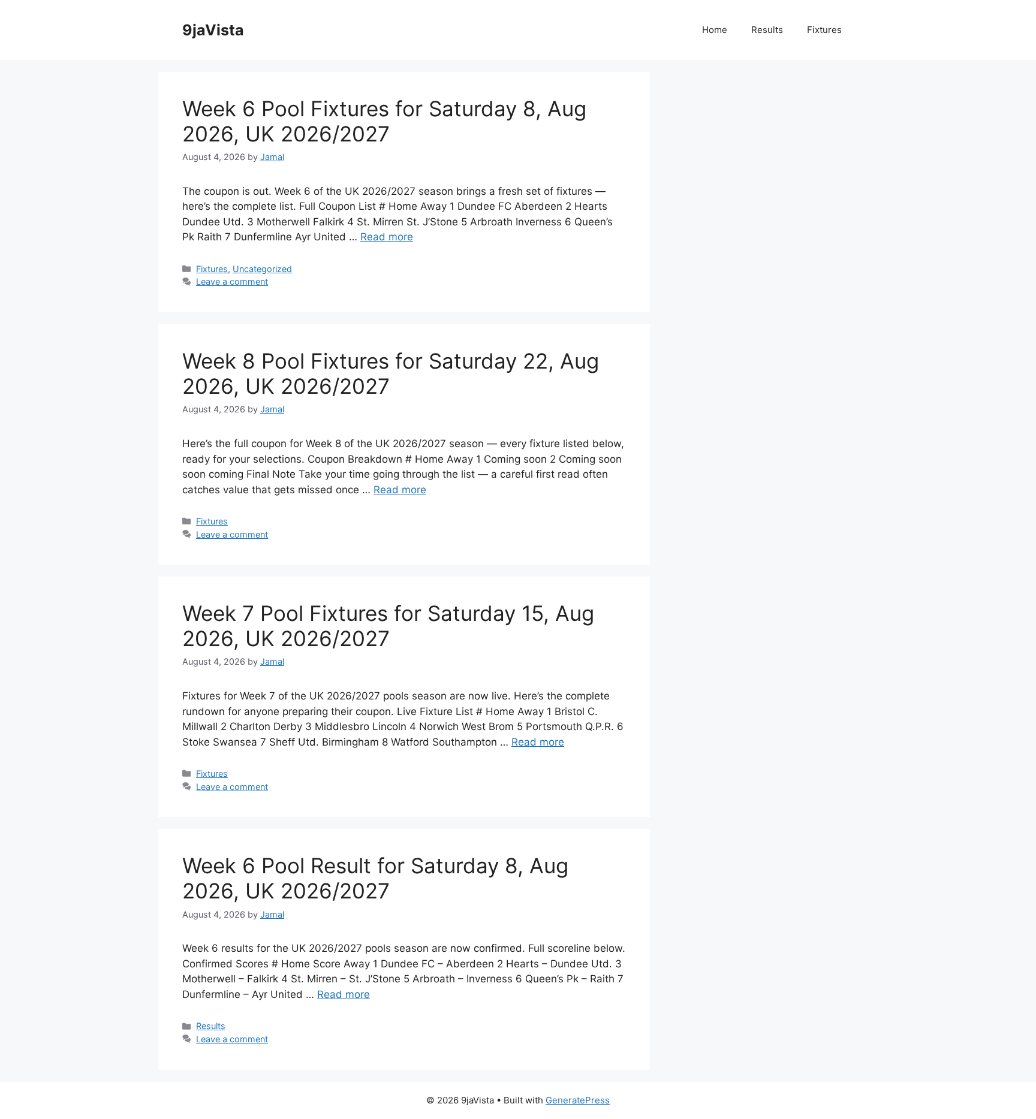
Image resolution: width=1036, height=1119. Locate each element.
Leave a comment (232, 281)
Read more (386, 237)
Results (767, 29)
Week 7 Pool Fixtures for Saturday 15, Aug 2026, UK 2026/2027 (388, 626)
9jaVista (213, 30)
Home (714, 29)
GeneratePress (578, 1100)
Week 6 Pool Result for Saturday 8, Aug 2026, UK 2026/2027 (375, 878)
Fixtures (824, 29)
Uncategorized (262, 269)
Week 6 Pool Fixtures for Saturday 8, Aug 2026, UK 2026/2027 (384, 121)
